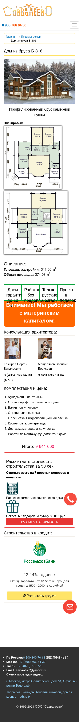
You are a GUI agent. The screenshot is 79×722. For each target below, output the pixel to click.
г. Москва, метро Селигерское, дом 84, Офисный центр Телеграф (41, 683)
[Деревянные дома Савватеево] (27, 15)
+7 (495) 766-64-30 (32, 661)
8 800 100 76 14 (34, 657)
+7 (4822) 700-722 (29, 666)
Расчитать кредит (41, 595)
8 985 (14, 25)
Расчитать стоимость (39, 522)
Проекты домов (31, 36)
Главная (11, 36)
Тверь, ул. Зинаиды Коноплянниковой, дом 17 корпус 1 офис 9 (39, 694)
